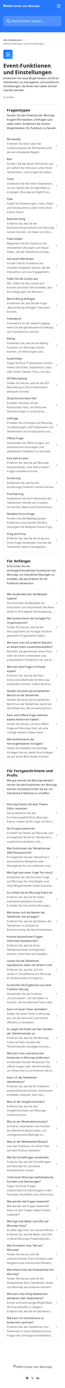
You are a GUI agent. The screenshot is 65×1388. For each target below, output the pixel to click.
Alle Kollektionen (12, 40)
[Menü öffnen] (59, 6)
